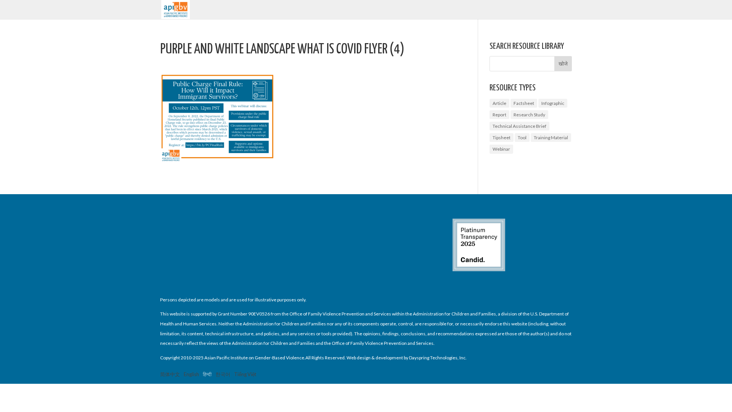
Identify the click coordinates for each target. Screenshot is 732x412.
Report (499, 114)
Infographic (552, 103)
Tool (522, 137)
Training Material (551, 137)
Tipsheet (501, 137)
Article (499, 103)
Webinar (501, 149)
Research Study (529, 114)
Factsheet (524, 103)
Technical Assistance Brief (519, 126)
